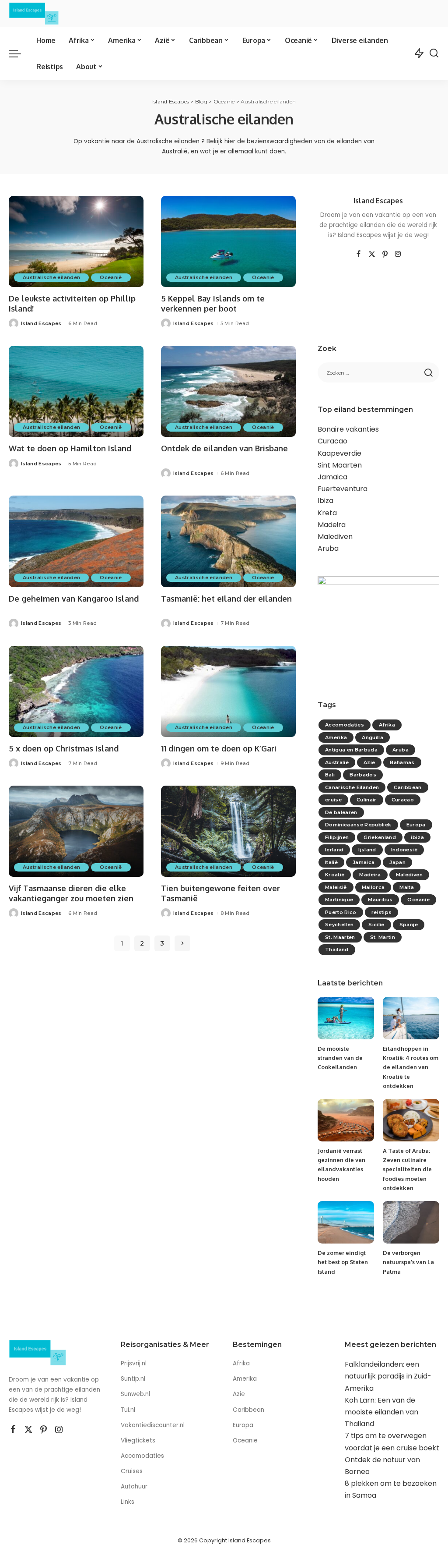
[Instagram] (398, 254)
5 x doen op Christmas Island (64, 748)
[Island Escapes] (34, 13)
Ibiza (325, 501)
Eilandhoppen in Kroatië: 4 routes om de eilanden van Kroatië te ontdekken (410, 1067)
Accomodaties (344, 725)
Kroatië (334, 875)
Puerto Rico (341, 912)
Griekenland (380, 837)
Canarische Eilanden (352, 787)
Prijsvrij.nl (134, 1363)
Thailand (337, 949)
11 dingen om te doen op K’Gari (218, 748)
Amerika (336, 737)
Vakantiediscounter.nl (153, 1425)
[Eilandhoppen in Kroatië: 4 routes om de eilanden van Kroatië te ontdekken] (411, 1018)
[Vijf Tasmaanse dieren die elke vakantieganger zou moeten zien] (76, 831)
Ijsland (367, 850)
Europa (416, 825)
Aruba (328, 548)
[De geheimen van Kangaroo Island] (76, 541)
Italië (331, 862)
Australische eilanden (51, 277)
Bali (330, 775)
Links (127, 1502)
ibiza (417, 837)
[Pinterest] (385, 254)
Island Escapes (41, 323)
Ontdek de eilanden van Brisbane (224, 448)
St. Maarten (340, 937)
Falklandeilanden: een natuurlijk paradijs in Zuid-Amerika (388, 1376)
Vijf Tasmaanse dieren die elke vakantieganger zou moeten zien (71, 893)
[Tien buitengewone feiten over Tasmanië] (228, 831)
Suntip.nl (133, 1379)
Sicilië (376, 924)
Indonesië (404, 850)
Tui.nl (128, 1410)
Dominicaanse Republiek (358, 825)
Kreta (327, 513)
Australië (337, 762)
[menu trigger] (19, 53)
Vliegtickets (139, 1440)
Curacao (332, 441)
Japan (397, 862)
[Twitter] (371, 254)
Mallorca (373, 887)
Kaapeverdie (339, 453)
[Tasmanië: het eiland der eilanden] (228, 541)
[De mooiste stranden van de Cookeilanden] (346, 1018)
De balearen (341, 812)
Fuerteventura (343, 489)
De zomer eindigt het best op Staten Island (343, 1262)
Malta (406, 887)
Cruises (132, 1471)
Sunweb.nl (135, 1394)
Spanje (408, 924)
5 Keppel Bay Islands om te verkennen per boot (213, 303)
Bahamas (402, 762)
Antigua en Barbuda (351, 750)
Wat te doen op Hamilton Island (70, 448)
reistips (381, 912)
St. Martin (382, 937)
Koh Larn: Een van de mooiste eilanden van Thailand (381, 1412)
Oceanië (111, 277)
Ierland (334, 850)
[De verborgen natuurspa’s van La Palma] (411, 1222)
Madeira (332, 525)
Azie (369, 762)
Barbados (363, 775)
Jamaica (332, 477)
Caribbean (407, 787)
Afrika (387, 725)
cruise (333, 800)
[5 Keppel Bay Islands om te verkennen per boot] (228, 241)
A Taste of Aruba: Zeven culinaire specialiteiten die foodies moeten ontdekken (407, 1169)
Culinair (367, 800)
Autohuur (134, 1486)
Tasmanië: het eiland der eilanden (226, 598)
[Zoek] (434, 53)
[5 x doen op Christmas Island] (76, 691)
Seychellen (339, 924)
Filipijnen (337, 837)
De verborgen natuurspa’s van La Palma (408, 1262)
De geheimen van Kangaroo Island (74, 598)
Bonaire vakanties (348, 429)
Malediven (335, 537)
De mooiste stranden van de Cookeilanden (340, 1058)
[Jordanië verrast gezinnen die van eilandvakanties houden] (346, 1120)
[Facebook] (358, 254)
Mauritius (380, 899)
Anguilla (372, 737)
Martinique (339, 899)
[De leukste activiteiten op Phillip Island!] (76, 241)
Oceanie (418, 899)
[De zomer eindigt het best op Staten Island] (346, 1222)
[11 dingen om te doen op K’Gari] (228, 691)
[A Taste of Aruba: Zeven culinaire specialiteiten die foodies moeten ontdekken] (411, 1120)
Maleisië (336, 887)
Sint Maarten (340, 465)
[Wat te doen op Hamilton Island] (76, 391)
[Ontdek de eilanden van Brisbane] (228, 391)
